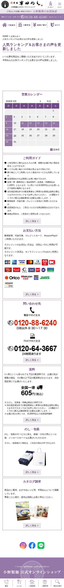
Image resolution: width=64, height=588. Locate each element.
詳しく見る (31, 221)
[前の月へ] (40, 101)
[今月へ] (48, 101)
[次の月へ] (55, 101)
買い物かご (50, 4)
